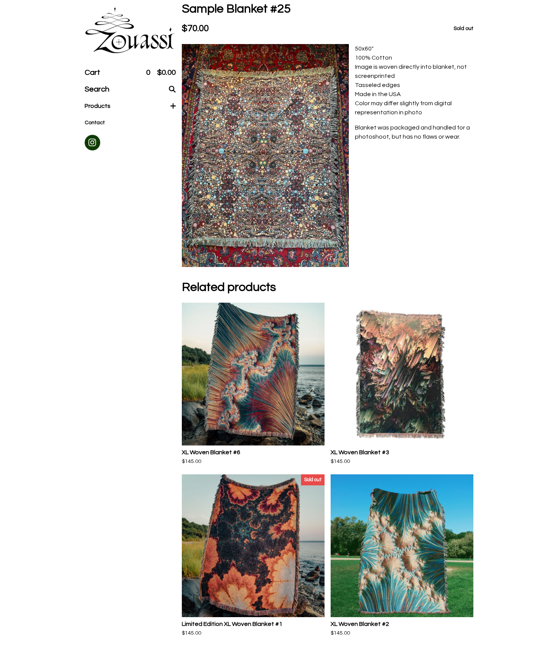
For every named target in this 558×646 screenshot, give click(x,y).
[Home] (130, 31)
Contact (95, 122)
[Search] (172, 89)
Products (97, 106)
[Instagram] (92, 142)
